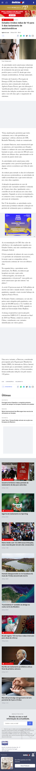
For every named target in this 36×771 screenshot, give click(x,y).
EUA (3, 381)
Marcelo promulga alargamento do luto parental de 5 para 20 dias (17, 698)
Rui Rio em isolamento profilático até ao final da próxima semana (17, 667)
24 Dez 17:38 (5, 548)
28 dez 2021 (15, 32)
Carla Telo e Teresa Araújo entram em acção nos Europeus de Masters (17, 421)
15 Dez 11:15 (5, 703)
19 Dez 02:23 (5, 641)
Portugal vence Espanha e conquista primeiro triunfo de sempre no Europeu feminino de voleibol (18, 403)
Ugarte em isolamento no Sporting (15, 513)
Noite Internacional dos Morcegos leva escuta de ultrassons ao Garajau (17, 412)
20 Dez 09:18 (5, 610)
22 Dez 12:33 (5, 488)
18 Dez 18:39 (5, 579)
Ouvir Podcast (25, 766)
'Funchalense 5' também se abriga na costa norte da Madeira (16, 605)
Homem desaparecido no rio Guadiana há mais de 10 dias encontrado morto (17, 574)
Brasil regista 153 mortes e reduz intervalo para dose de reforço (18, 636)
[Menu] (2, 2)
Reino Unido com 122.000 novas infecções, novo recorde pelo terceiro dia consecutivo (18, 543)
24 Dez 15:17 (5, 672)
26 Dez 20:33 (5, 517)
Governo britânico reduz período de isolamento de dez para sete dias (15, 483)
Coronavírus (10, 381)
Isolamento (19, 381)
